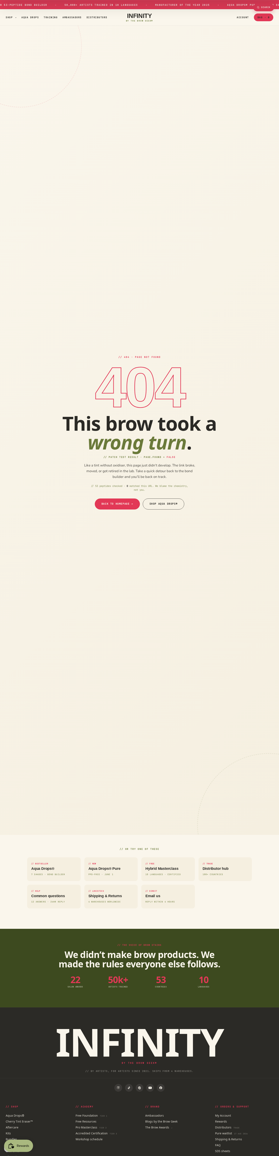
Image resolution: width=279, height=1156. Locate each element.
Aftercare (12, 1127)
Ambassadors (72, 17)
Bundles (11, 1139)
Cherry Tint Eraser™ (19, 1121)
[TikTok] (129, 1088)
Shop (11, 17)
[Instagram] (118, 1088)
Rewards (221, 1121)
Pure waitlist (231, 1133)
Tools (9, 1145)
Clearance (12, 1151)
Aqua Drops (30, 17)
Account (243, 17)
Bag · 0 (264, 17)
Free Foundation (91, 1115)
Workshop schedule (89, 1139)
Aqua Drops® (15, 1115)
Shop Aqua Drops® (164, 503)
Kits (8, 1133)
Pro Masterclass (91, 1127)
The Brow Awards (158, 1127)
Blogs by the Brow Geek (161, 1121)
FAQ (218, 1145)
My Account (223, 1115)
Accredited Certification (96, 1133)
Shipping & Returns (228, 1139)
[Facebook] (161, 1088)
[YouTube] (150, 1088)
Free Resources (86, 1121)
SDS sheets (222, 1151)
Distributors (97, 17)
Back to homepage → (117, 503)
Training (51, 17)
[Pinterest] (139, 1088)
